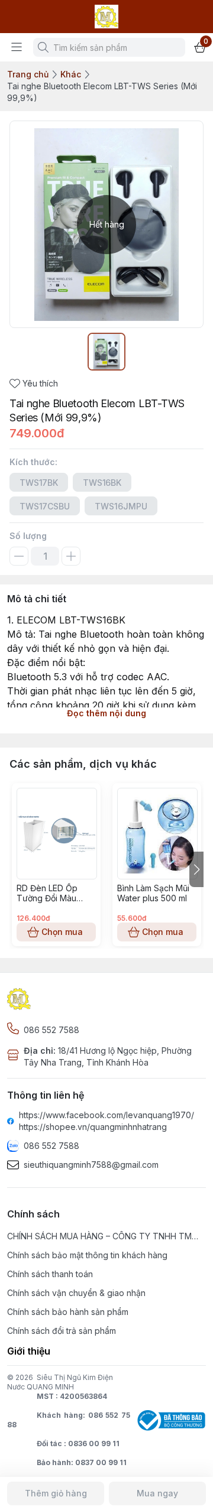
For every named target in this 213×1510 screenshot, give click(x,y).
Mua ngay (157, 1493)
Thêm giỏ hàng (56, 1493)
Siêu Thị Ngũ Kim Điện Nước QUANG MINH (60, 1382)
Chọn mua (62, 932)
